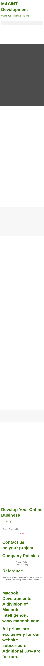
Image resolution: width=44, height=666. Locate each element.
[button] (22, 23)
